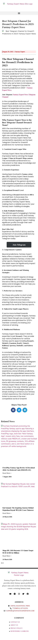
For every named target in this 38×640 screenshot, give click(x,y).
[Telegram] (15, 594)
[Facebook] (28, 594)
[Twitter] (23, 594)
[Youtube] (10, 594)
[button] (19, 13)
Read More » (7, 473)
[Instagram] (19, 594)
